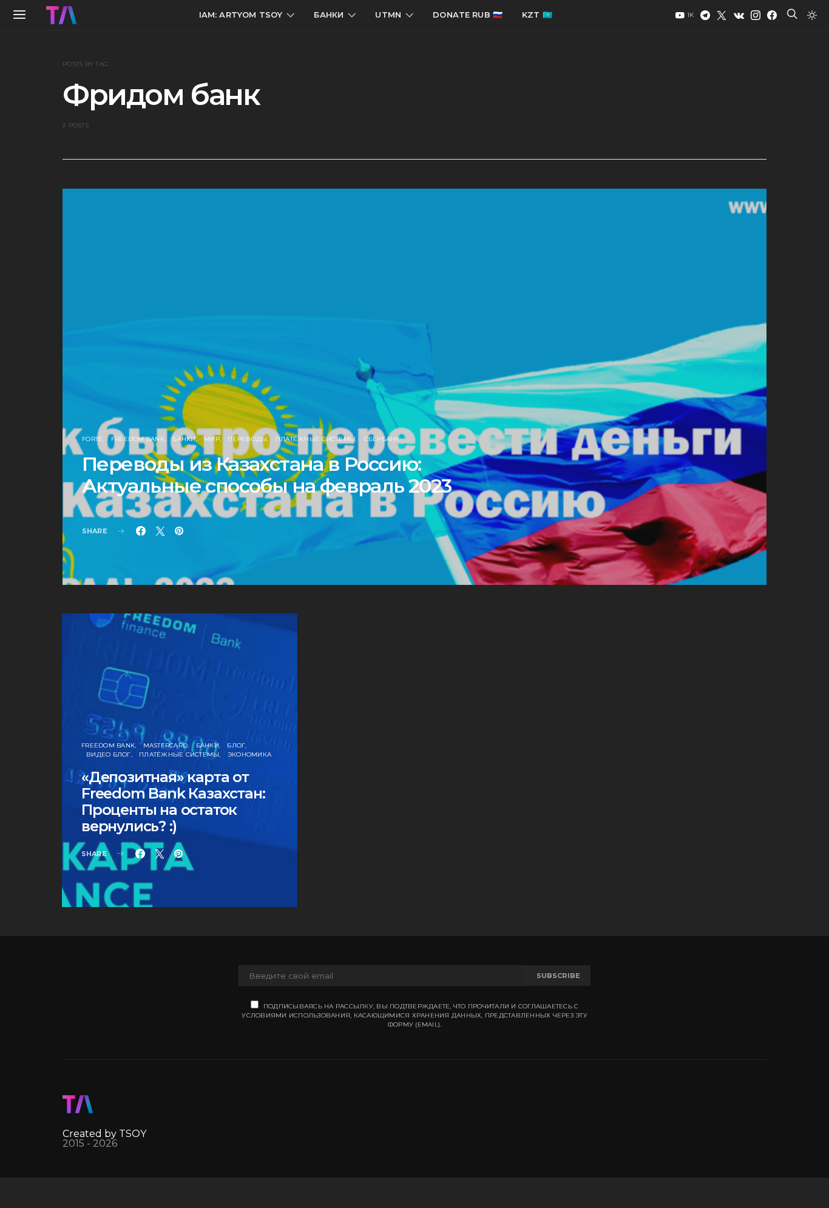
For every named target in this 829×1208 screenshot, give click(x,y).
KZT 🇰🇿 (537, 14)
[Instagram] (755, 15)
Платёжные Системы (316, 439)
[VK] (739, 15)
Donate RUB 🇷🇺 (467, 14)
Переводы (247, 439)
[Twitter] (721, 15)
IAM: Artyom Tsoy (241, 14)
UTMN (388, 14)
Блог (236, 745)
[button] (812, 15)
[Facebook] (772, 15)
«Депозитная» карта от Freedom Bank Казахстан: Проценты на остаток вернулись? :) (173, 801)
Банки (328, 14)
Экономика (249, 754)
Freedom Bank (137, 439)
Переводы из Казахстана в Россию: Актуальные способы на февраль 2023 (267, 475)
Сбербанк (382, 439)
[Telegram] (705, 15)
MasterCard (165, 745)
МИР (212, 439)
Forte (92, 439)
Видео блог (108, 754)
